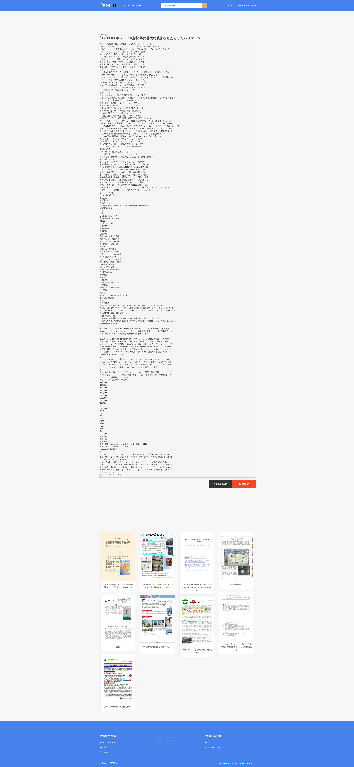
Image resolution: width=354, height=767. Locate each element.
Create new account (213, 747)
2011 (118, 647)
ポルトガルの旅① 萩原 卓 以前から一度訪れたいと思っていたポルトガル (118, 585)
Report (245, 484)
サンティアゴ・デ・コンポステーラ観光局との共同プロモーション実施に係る (236, 647)
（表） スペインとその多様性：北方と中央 (196, 651)
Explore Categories (108, 742)
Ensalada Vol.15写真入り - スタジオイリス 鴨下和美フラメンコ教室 (157, 585)
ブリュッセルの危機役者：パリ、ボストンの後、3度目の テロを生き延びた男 (197, 587)
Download (221, 484)
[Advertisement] (177, 23)
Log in (207, 742)
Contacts (104, 752)
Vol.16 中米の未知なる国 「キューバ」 (157, 648)
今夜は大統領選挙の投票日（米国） (117, 706)
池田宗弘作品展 (236, 584)
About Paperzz (106, 747)
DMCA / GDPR (239, 763)
